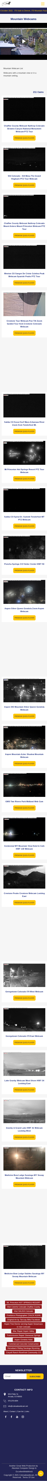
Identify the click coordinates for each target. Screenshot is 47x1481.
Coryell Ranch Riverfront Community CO (23, 1352)
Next (41, 40)
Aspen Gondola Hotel (23, 1340)
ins (23, 1416)
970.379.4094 (13, 1401)
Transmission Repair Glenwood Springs (23, 1335)
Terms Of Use (28, 1477)
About (5, 1411)
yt (17, 1416)
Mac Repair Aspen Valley (23, 1331)
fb (5, 1416)
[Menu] (42, 4)
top (41, 1473)
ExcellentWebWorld (24, 1471)
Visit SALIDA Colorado (23, 1311)
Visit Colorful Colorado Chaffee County (23, 1307)
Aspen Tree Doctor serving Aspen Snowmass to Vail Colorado (23, 1325)
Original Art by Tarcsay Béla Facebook (23, 1320)
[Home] (6, 3)
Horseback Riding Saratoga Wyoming (23, 1348)
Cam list (20, 1411)
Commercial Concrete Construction (24, 1344)
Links (27, 1411)
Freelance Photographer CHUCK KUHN (23, 1315)
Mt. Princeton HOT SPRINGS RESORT (23, 1303)
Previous (5, 40)
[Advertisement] (23, 364)
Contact (12, 1411)
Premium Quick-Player (24, 138)
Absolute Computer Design (23, 1468)
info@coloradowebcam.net (18, 1406)
